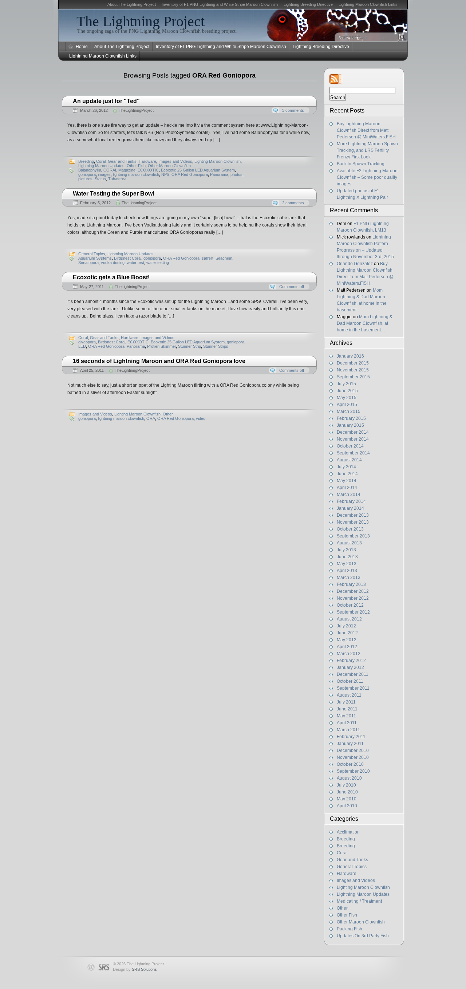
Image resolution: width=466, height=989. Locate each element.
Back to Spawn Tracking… (363, 163)
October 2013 (350, 529)
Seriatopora (88, 262)
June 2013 (347, 556)
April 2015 (347, 404)
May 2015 (346, 397)
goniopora (87, 174)
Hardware (346, 873)
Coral (342, 852)
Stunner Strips (215, 346)
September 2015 (353, 376)
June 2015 (347, 390)
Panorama (219, 174)
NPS (165, 174)
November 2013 (353, 522)
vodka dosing (113, 262)
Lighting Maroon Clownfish (363, 887)
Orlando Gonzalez (355, 263)
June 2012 (347, 632)
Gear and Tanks (352, 859)
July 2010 (346, 785)
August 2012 (349, 619)
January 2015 (350, 425)
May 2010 (346, 798)
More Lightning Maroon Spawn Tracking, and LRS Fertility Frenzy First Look (367, 150)
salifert (207, 258)
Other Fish (347, 915)
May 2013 (346, 563)
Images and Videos (356, 880)
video (200, 418)
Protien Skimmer (161, 346)
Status (100, 179)
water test (135, 262)
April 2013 (347, 570)
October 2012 (350, 605)
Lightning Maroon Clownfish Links (368, 4)
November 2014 (353, 439)
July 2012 (346, 626)
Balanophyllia (89, 170)
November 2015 (353, 370)
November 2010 (353, 757)
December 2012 (353, 591)
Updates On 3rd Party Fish (363, 935)
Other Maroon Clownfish (361, 922)
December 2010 (353, 750)
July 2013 (346, 549)
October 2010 (350, 764)
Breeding (346, 839)
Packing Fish (349, 928)
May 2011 (346, 715)
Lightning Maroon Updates (363, 894)
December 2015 (353, 363)
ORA (150, 418)
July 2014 (346, 466)
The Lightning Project (140, 21)
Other (342, 908)
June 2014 (347, 473)
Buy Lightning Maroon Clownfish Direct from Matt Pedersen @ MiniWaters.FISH (366, 130)
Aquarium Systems (95, 258)
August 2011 (349, 695)
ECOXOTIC (148, 170)
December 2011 (352, 674)
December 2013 (353, 515)
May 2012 (346, 639)
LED (82, 346)
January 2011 (350, 743)
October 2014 (350, 446)
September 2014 (353, 453)
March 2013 (348, 577)
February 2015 (351, 418)
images (104, 174)
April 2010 (347, 805)
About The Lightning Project (131, 4)
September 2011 (353, 688)
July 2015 (346, 383)
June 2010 (347, 792)
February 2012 (351, 660)
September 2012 (353, 612)
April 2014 (347, 487)
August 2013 (349, 542)
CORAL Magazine (119, 170)
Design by (135, 969)
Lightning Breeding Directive (308, 4)
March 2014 (348, 494)
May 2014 (346, 480)
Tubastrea (117, 179)
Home (82, 46)
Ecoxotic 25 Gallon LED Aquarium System (198, 170)
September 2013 (353, 536)
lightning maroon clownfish (136, 174)
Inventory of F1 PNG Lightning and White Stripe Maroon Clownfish (220, 4)
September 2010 (353, 771)
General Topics (352, 866)
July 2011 (346, 702)
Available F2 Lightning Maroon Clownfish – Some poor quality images (367, 177)
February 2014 (351, 501)
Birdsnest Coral (127, 258)
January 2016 (350, 356)
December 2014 (353, 432)
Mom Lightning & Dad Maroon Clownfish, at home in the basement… (364, 323)
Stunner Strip (189, 346)
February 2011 (351, 736)
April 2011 (347, 722)
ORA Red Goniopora (189, 174)
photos (236, 174)
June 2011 (347, 709)
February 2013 (351, 584)
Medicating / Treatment (359, 901)
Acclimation (348, 832)
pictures (85, 179)
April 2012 (347, 646)
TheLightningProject (136, 110)
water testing (157, 262)
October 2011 (350, 681)
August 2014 (349, 459)
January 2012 (350, 667)
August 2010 (349, 778)
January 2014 (350, 508)
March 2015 (348, 411)
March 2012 (348, 653)
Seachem (224, 258)
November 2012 (353, 598)
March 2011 (348, 729)
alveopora (87, 342)
